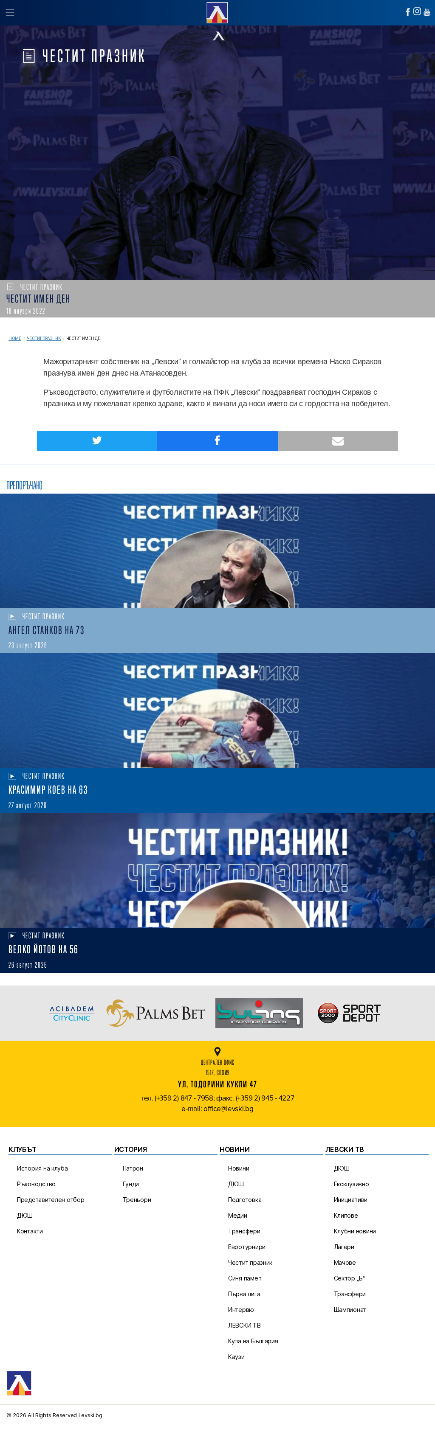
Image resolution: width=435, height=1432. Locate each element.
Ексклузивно (351, 1184)
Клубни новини (355, 1231)
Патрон (133, 1168)
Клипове (346, 1215)
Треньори (137, 1199)
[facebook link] (408, 12)
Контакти (30, 1231)
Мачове (345, 1262)
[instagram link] (417, 11)
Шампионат (350, 1309)
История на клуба (42, 1168)
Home (14, 338)
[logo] (217, 11)
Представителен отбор (51, 1199)
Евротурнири (247, 1246)
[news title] (217, 551)
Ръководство (36, 1184)
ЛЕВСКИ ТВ (244, 1325)
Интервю (241, 1309)
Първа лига (244, 1293)
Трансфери (244, 1231)
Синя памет (244, 1278)
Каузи (236, 1356)
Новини (238, 1168)
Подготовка (244, 1199)
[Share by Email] (338, 441)
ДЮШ (25, 1215)
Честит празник (44, 338)
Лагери (344, 1246)
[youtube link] (427, 12)
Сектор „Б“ (349, 1278)
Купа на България (253, 1341)
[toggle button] (9, 13)
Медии (237, 1215)
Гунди (131, 1184)
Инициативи (350, 1199)
